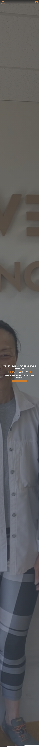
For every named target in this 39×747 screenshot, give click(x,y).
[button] (36, 2)
